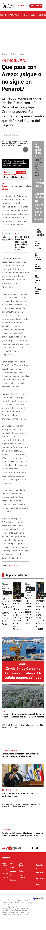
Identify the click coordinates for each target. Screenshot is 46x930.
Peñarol (10, 565)
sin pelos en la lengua (10, 790)
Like (11, 876)
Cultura (13, 871)
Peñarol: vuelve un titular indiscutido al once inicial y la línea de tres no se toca (18, 614)
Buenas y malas (32, 589)
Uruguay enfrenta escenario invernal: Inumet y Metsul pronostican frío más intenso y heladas (23, 715)
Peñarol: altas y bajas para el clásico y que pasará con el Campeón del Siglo (29, 608)
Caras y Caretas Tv (21, 865)
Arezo (16, 565)
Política (4, 869)
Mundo (24, 15)
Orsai (33, 15)
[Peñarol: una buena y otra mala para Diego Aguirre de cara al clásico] (40, 598)
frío (3, 710)
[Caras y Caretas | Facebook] (32, 848)
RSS (37, 884)
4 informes (23, 664)
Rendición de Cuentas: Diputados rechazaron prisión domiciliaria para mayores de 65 (22, 834)
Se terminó (6, 829)
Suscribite (21, 172)
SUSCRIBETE (36, 6)
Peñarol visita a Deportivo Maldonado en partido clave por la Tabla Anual (22, 243)
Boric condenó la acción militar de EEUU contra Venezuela (20, 794)
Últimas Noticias (5, 864)
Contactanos (40, 878)
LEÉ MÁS (18, 233)
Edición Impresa (22, 876)
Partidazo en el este (10, 592)
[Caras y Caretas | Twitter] (37, 848)
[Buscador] (12, 6)
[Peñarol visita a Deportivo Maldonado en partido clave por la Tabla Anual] (8, 236)
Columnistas (6, 873)
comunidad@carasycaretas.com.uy (12, 907)
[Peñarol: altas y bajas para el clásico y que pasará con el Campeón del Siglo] (29, 592)
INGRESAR (22, 6)
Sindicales (12, 15)
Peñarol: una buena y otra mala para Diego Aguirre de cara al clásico (40, 614)
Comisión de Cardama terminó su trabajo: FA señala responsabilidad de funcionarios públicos (23, 677)
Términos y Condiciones (9, 895)
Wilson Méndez (5, 187)
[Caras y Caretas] (11, 850)
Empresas (13, 880)
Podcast (22, 871)
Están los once (20, 595)
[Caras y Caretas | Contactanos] (41, 847)
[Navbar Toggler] (7, 6)
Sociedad (5, 878)
